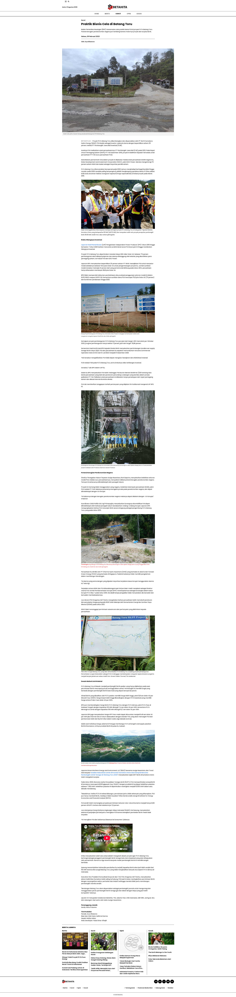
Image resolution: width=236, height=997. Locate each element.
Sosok (139, 14)
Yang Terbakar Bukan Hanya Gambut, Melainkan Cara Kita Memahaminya (131, 968)
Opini (129, 14)
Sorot (118, 14)
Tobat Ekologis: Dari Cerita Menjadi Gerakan (130, 962)
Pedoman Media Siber (145, 988)
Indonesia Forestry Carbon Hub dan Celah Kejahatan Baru (131, 973)
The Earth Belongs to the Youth (160, 952)
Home (96, 14)
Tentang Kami (130, 988)
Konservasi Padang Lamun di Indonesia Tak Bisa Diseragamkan (75, 969)
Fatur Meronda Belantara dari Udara (159, 960)
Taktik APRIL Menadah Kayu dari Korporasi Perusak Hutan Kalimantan (103, 970)
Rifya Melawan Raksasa (157, 956)
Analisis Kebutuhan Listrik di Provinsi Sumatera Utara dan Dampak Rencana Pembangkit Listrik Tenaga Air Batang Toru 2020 (114, 774)
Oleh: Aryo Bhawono (88, 42)
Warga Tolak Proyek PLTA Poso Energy (74, 958)
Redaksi (170, 988)
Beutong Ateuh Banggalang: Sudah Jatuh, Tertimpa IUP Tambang (101, 965)
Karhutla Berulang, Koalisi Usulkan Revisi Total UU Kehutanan (75, 963)
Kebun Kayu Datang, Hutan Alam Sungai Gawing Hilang (103, 959)
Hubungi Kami (160, 988)
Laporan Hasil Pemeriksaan (91, 245)
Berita (107, 14)
